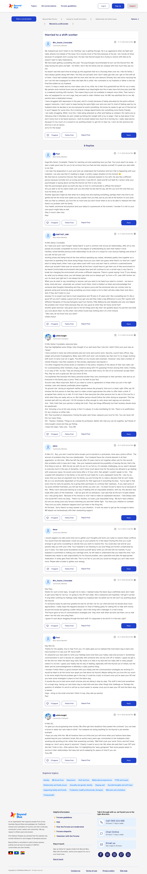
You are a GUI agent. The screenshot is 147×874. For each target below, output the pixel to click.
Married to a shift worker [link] (58, 24)
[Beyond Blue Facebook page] (100, 859)
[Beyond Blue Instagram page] (114, 859)
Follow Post (69, 135)
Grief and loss (83, 780)
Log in (103, 6)
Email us (110, 843)
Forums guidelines (68, 6)
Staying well (100, 785)
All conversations (48, 6)
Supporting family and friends (55, 790)
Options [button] (134, 19)
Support (132, 6)
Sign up (118, 6)
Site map (123, 871)
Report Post (85, 135)
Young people (49, 795)
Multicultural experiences (102, 780)
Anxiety (46, 780)
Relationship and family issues (106, 19)
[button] (48, 135)
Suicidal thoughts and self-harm (120, 785)
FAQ (58, 822)
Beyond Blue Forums (18, 6)
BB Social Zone (58, 780)
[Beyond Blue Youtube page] (107, 859)
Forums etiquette (63, 831)
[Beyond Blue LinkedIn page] (128, 859)
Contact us (75, 871)
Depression (71, 780)
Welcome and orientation (115, 790)
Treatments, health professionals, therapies (86, 790)
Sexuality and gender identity (81, 785)
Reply (129, 135)
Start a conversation (24, 19)
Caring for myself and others (76, 19)
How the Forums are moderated (70, 827)
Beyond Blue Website (18, 815)
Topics (34, 6)
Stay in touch (58, 859)
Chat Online (112, 832)
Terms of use (91, 871)
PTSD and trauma (121, 780)
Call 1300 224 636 (115, 820)
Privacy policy (109, 871)
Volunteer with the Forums (67, 836)
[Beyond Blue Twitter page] (121, 859)
